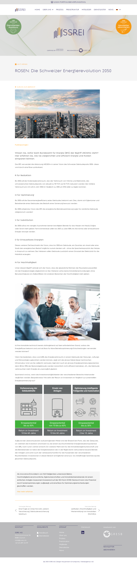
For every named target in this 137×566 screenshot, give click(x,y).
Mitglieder (63, 544)
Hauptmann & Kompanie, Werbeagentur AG (78, 561)
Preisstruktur (64, 541)
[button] (52, 10)
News (61, 550)
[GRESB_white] (112, 534)
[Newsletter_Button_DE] (111, 26)
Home (61, 532)
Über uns (63, 535)
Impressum (85, 527)
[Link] (82, 532)
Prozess (62, 538)
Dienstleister (64, 547)
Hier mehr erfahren (25, 492)
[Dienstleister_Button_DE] (25, 26)
